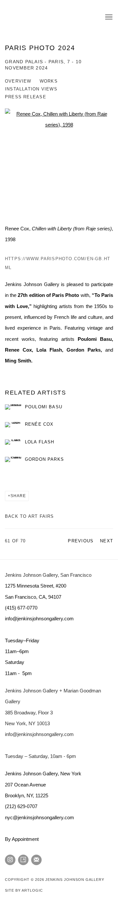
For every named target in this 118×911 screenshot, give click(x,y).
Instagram (10, 860)
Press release (25, 96)
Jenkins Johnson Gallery (49, 17)
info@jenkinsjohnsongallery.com (39, 734)
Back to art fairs (29, 516)
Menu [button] (108, 17)
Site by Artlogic (24, 890)
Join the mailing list (36, 860)
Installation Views (31, 89)
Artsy (23, 860)
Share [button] (18, 496)
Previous (80, 540)
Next (106, 540)
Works (49, 81)
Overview (18, 81)
